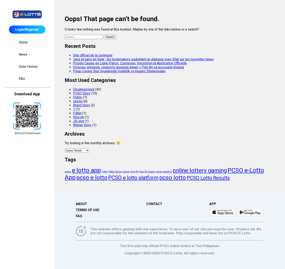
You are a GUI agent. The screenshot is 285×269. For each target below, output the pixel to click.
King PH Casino (147, 171)
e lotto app (86, 170)
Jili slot (78, 121)
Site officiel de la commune (92, 55)
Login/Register (27, 30)
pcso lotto (172, 177)
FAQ (22, 79)
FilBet (77, 113)
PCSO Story (81, 93)
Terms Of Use (87, 210)
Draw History (28, 67)
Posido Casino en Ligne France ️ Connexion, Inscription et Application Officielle (130, 63)
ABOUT (81, 204)
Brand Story (81, 105)
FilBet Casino (115, 171)
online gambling (164, 171)
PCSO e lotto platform (133, 178)
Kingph (126, 171)
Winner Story (82, 125)
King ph (78, 117)
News (23, 54)
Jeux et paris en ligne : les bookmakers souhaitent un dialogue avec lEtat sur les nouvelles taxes (143, 59)
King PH (134, 171)
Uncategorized (83, 89)
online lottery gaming (200, 170)
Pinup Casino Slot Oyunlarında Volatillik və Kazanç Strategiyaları (119, 71)
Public (77, 97)
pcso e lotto (91, 177)
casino (78, 101)
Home (23, 42)
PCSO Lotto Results (208, 178)
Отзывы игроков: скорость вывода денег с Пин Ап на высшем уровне (128, 67)
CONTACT (154, 204)
